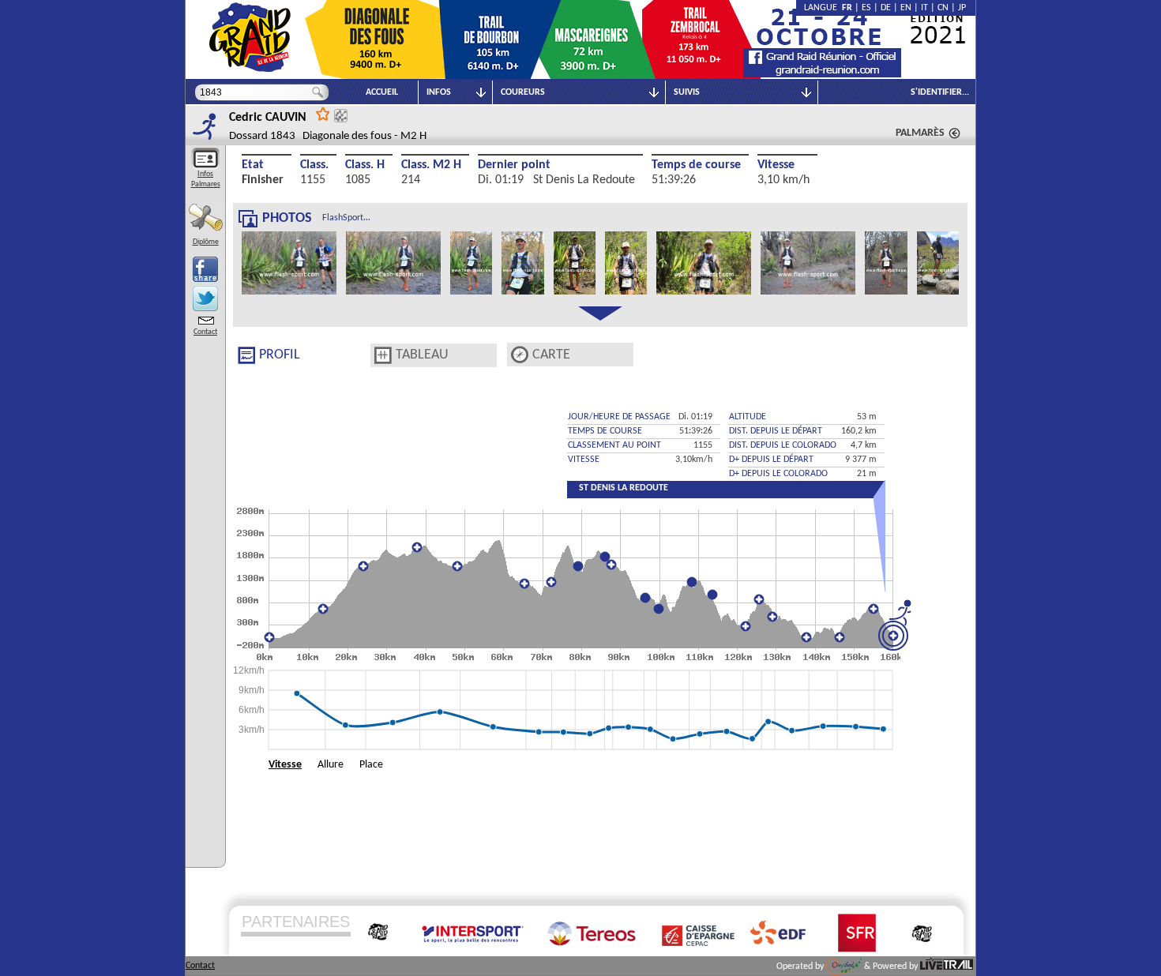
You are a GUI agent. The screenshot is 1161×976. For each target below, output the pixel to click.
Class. (314, 165)
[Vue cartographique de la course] (519, 355)
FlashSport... (346, 218)
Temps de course (696, 165)
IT (924, 8)
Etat (253, 165)
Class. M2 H (431, 165)
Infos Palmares (205, 179)
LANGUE (823, 8)
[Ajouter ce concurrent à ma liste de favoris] (323, 113)
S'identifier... (940, 92)
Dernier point (514, 165)
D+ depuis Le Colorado (778, 474)
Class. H (365, 165)
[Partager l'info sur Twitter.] (205, 298)
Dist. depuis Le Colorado (782, 445)
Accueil (382, 92)
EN (905, 8)
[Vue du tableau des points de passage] (383, 355)
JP (962, 8)
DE (886, 8)
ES (866, 8)
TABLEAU (422, 354)
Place (371, 765)
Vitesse (776, 165)
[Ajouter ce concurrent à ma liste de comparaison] (341, 115)
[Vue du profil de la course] (246, 355)
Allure (330, 765)
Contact (205, 332)
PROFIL (279, 354)
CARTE (551, 354)
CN (943, 8)
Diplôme (206, 242)
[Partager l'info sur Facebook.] (205, 269)
